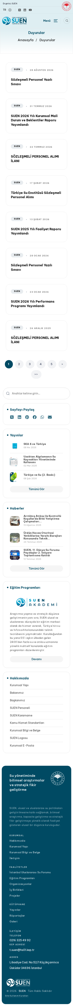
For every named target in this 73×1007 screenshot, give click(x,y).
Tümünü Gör (37, 489)
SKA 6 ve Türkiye (35, 443)
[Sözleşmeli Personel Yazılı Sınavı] (36, 78)
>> (36, 374)
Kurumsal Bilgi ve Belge (25, 730)
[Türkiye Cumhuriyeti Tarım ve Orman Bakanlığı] (66, 6)
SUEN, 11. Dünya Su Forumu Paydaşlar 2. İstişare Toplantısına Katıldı (42, 552)
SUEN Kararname (21, 715)
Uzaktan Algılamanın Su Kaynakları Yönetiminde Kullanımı (40, 459)
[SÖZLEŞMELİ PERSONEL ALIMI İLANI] (36, 336)
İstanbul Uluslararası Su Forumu (30, 872)
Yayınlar (15, 909)
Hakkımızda (17, 840)
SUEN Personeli (20, 708)
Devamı (37, 659)
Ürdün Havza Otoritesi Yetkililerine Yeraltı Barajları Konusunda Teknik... (43, 535)
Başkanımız (17, 700)
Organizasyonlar (21, 883)
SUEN (17, 69)
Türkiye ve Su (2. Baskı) (39, 474)
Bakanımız (17, 692)
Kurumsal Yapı (19, 685)
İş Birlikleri (17, 889)
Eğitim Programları (22, 878)
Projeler (15, 895)
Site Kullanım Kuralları (16, 996)
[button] (67, 20)
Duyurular (47, 40)
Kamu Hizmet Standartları (27, 723)
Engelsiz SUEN (10, 3)
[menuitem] (7, 10)
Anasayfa (25, 40)
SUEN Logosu (19, 738)
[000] (12, 417)
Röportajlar (17, 915)
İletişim (15, 858)
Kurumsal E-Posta (22, 745)
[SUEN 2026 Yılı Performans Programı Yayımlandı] (36, 299)
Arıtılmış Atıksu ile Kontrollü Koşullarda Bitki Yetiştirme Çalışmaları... (42, 518)
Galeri (14, 921)
